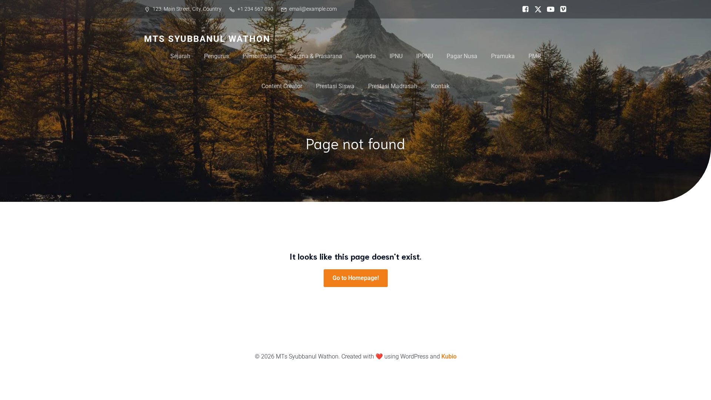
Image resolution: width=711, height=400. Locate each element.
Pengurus (216, 56)
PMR (534, 56)
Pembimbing (259, 56)
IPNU (396, 56)
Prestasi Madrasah (392, 86)
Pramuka (503, 56)
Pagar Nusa (462, 56)
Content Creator (281, 86)
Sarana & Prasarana (316, 56)
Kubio (449, 356)
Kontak (440, 86)
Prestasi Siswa (335, 86)
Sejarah (180, 56)
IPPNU (424, 56)
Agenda (366, 56)
